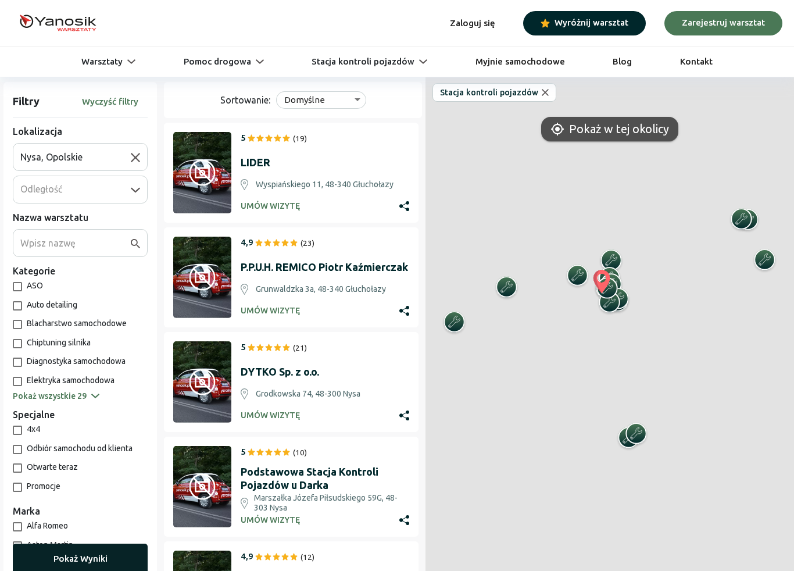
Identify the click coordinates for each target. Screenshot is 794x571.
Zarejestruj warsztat (723, 22)
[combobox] (75, 157)
